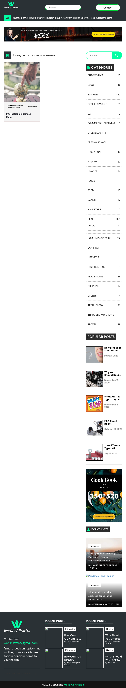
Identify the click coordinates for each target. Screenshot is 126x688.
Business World (104, 104)
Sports (39, 18)
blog (104, 84)
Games (25, 18)
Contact (108, 7)
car (104, 113)
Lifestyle (104, 257)
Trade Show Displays (104, 314)
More (109, 18)
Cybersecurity (104, 132)
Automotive (101, 18)
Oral (104, 225)
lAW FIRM (104, 247)
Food (93, 18)
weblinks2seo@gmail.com (21, 643)
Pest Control (104, 266)
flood (104, 180)
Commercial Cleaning (104, 123)
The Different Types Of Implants (112, 447)
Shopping (85, 18)
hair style (104, 209)
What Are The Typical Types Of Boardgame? (112, 398)
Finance (104, 171)
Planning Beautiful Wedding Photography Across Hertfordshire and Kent (101, 557)
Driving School (104, 142)
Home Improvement (63, 18)
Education (17, 18)
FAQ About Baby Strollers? (110, 422)
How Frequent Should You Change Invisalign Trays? (112, 349)
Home (16, 55)
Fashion (76, 18)
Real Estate (104, 276)
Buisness (104, 94)
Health (32, 18)
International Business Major (18, 116)
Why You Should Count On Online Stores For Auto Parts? (112, 373)
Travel (104, 324)
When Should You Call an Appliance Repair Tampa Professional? (100, 596)
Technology (48, 18)
